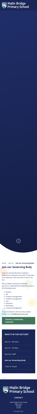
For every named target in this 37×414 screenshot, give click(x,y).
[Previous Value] (4, 126)
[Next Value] (33, 126)
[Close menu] (32, 5)
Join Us (10, 263)
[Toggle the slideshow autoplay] (18, 241)
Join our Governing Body (25, 263)
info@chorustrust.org (19, 314)
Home (4, 263)
